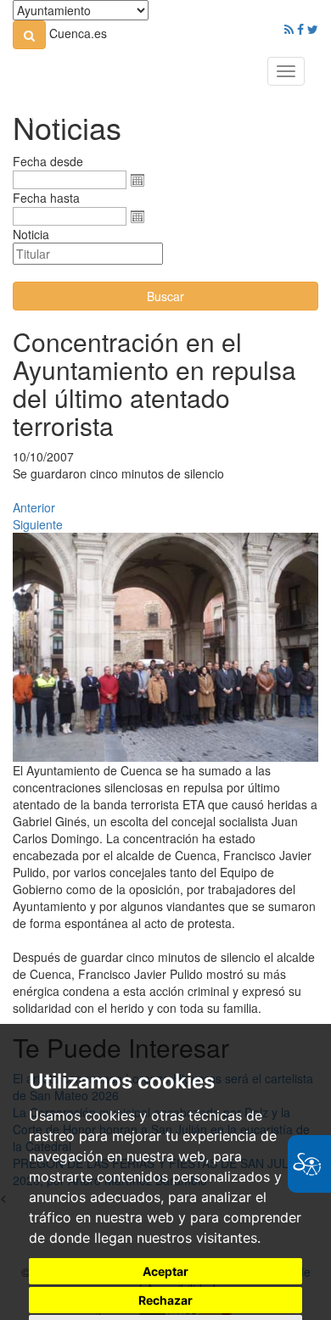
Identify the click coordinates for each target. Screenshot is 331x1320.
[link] (29, 34)
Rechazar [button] (165, 1300)
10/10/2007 (43, 456)
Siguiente (38, 524)
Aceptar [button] (165, 1271)
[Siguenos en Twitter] (312, 28)
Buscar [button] (165, 296)
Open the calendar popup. (137, 180)
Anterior (34, 507)
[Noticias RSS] (289, 28)
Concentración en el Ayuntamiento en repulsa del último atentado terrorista (154, 383)
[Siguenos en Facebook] (300, 28)
